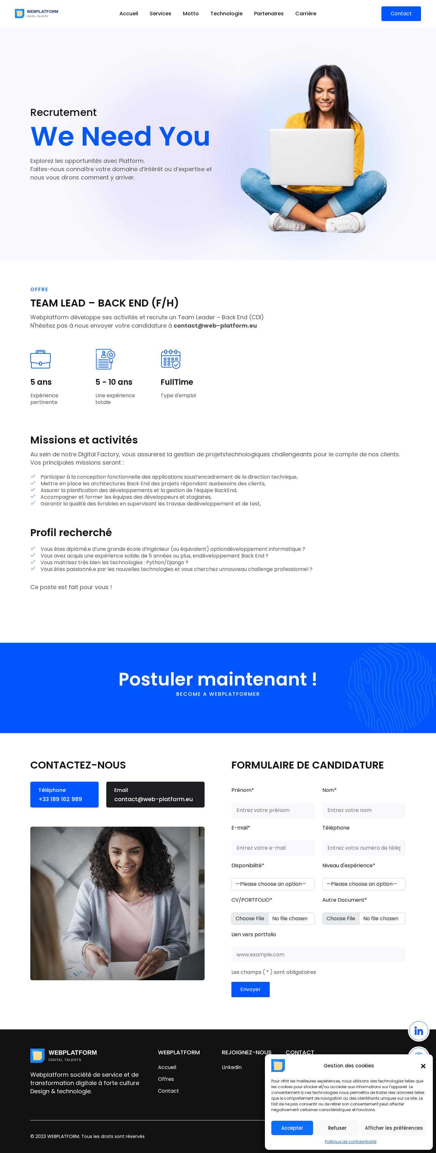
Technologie (226, 13)
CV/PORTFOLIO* (251, 900)
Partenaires (269, 13)
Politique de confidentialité (350, 1141)
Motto (191, 13)
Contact (168, 1091)
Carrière (305, 13)
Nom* (329, 790)
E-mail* (240, 827)
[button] (423, 1065)
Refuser (337, 1128)
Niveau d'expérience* (348, 865)
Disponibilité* (247, 865)
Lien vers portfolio (253, 934)
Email (153, 794)
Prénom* (242, 790)
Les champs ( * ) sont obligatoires (273, 972)
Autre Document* (344, 900)
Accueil (128, 13)
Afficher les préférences (394, 1128)
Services (160, 13)
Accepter (292, 1128)
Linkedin (232, 1067)
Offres (166, 1079)
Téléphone (60, 794)
